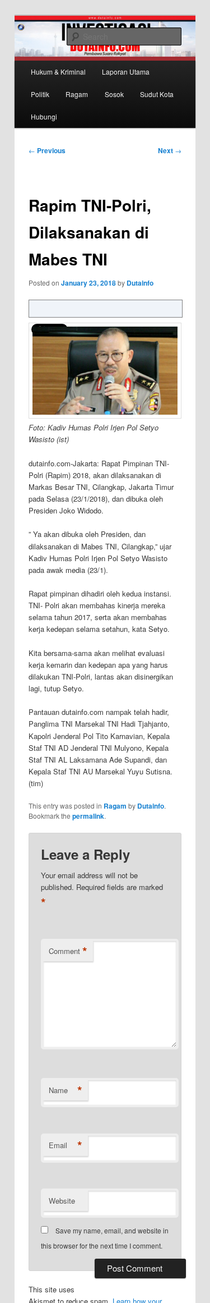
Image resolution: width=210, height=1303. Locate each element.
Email (65, 1145)
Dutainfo (140, 283)
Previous (47, 150)
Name (65, 1090)
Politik (40, 94)
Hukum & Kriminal (58, 71)
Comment (68, 951)
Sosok (114, 94)
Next (169, 150)
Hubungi (44, 116)
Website (62, 1200)
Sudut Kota (157, 94)
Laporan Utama (126, 71)
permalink (88, 816)
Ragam (77, 94)
